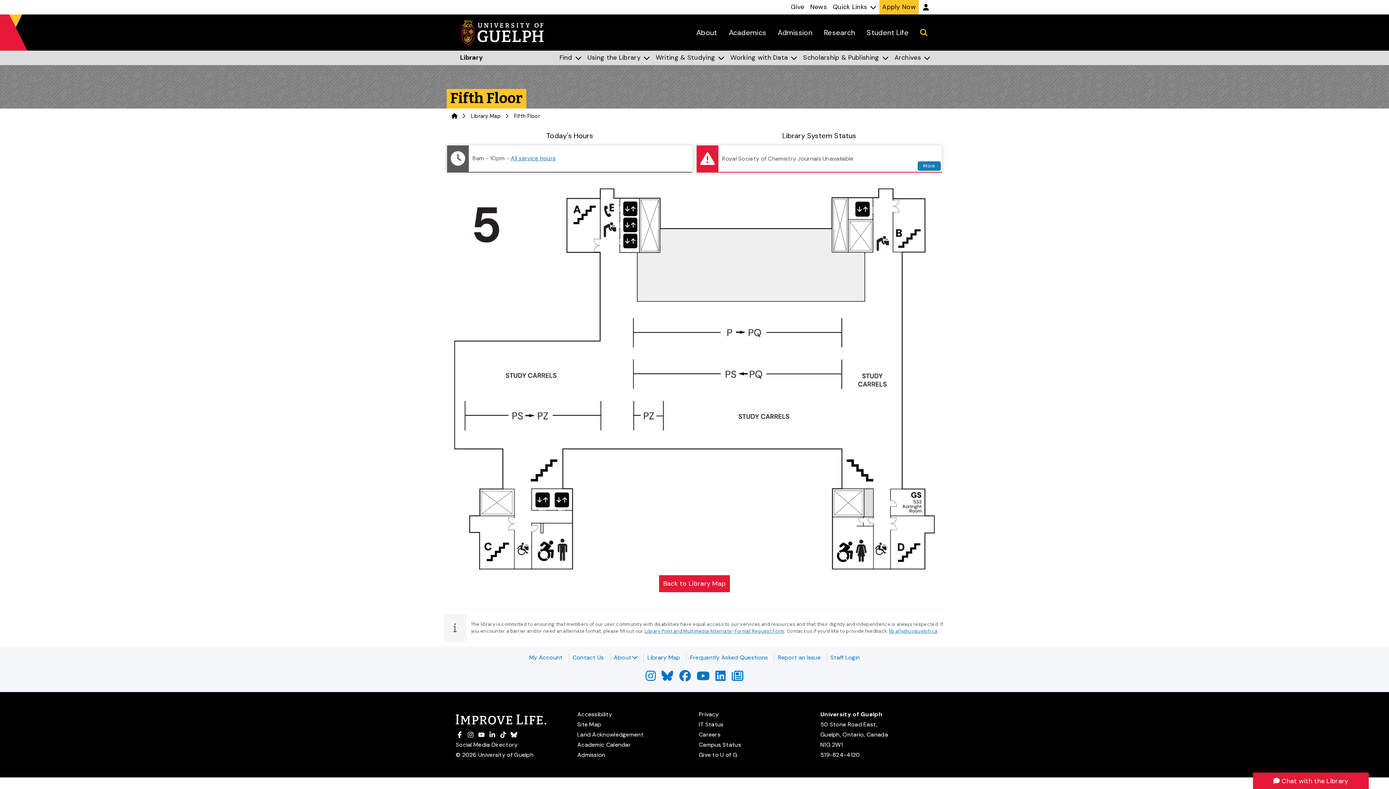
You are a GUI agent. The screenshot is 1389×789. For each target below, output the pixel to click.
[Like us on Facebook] (685, 678)
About (623, 657)
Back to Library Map (694, 583)
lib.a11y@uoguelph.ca (913, 631)
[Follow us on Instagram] (651, 678)
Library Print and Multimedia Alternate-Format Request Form (714, 631)
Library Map (486, 116)
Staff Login (845, 657)
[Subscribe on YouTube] (703, 678)
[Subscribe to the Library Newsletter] (737, 678)
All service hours (533, 158)
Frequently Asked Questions (729, 657)
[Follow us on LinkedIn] (720, 678)
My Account (546, 657)
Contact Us (588, 657)
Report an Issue (799, 657)
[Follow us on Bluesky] (667, 678)
